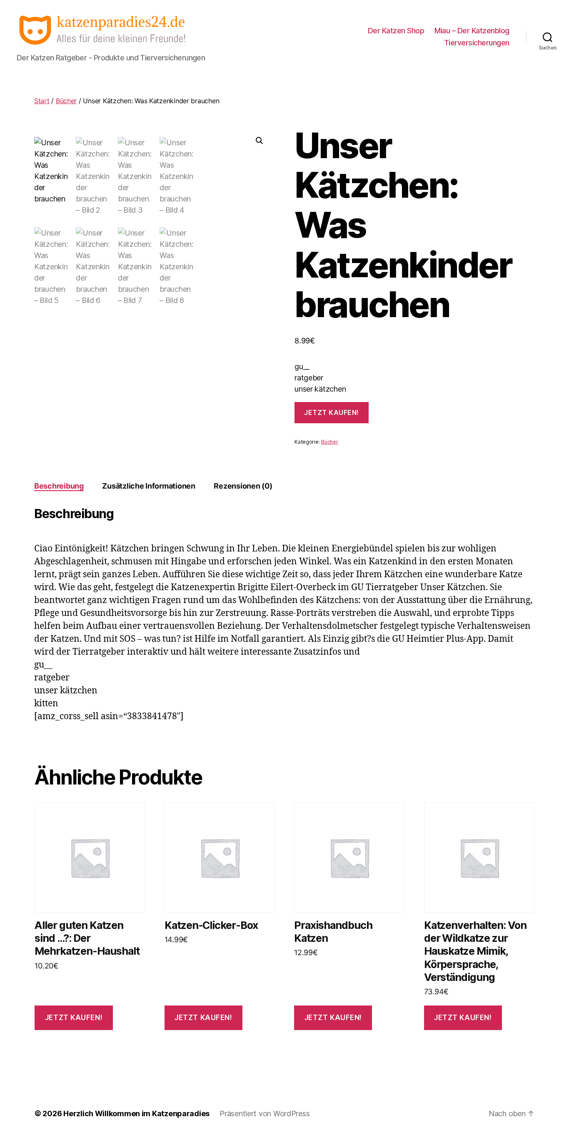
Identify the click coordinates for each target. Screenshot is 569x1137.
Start (42, 101)
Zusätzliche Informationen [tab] (148, 486)
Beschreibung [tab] (59, 486)
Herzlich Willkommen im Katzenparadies (136, 1113)
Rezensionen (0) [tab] (243, 486)
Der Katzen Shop (396, 30)
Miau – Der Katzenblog (471, 30)
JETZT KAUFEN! (331, 412)
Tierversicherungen (476, 42)
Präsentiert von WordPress (264, 1113)
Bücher (66, 101)
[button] (259, 140)
